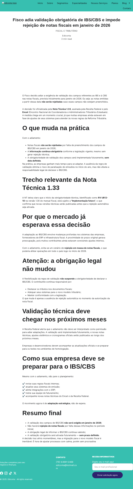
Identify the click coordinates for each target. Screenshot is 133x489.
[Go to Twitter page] (14, 473)
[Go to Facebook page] (1, 473)
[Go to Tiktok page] (10, 473)
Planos (115, 3)
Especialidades (79, 3)
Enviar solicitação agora (107, 475)
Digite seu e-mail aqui (103, 461)
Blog (124, 3)
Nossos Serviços (99, 3)
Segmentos (62, 3)
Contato (127, 8)
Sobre (50, 3)
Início (40, 3)
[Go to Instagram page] (6, 473)
